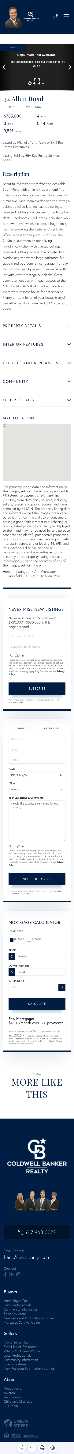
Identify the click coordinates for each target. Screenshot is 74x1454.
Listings (21, 571)
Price (12, 950)
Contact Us (22, 728)
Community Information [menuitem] (21, 1309)
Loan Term (16, 931)
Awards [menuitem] (9, 1393)
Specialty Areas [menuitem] (15, 1313)
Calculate (37, 1004)
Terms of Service (18, 893)
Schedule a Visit (51, 728)
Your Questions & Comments (26, 797)
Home (7, 571)
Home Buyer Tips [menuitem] (16, 1300)
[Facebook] (5, 1274)
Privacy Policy (57, 891)
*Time (12, 783)
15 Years (36, 939)
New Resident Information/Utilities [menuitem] (29, 1318)
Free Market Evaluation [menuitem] (20, 1346)
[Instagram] (18, 1274)
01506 (31, 576)
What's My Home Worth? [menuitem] (22, 1351)
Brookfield (14, 576)
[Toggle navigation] (66, 16)
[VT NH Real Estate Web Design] (37, 1424)
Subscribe (37, 688)
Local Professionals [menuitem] (17, 1305)
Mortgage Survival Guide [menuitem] (22, 1322)
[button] (6, 67)
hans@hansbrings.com (27, 1257)
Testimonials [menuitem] (13, 1397)
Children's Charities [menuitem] (18, 1401)
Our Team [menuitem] (11, 1406)
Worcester (48, 571)
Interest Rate (18, 981)
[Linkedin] (11, 1274)
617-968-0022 (41, 1232)
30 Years (19, 939)
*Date (12, 769)
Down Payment (19, 965)
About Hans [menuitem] (12, 1388)
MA (33, 571)
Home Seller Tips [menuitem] (16, 1342)
